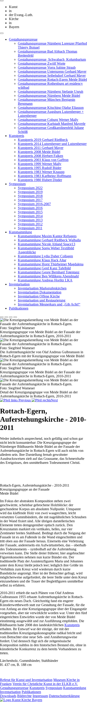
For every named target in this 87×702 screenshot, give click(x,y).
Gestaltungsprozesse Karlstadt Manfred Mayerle (51, 124)
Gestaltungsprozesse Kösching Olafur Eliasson (51, 107)
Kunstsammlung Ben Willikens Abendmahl (48, 276)
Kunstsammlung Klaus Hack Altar (42, 260)
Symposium (17, 184)
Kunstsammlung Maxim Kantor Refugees (47, 236)
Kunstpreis (16, 136)
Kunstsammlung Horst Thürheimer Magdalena (50, 264)
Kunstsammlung (20, 232)
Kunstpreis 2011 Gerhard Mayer (40, 148)
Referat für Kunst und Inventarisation (26, 680)
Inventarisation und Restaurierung (41, 300)
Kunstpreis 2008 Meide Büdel (39, 152)
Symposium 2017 (30, 200)
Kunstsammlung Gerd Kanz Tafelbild (44, 268)
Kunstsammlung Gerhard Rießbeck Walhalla (49, 240)
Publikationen (18, 308)
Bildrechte (24, 696)
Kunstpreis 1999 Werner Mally (39, 164)
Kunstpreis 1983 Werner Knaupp (41, 172)
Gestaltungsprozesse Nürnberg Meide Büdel (49, 95)
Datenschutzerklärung (64, 696)
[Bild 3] (10, 317)
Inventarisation (19, 284)
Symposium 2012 (30, 224)
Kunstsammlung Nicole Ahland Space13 (46, 244)
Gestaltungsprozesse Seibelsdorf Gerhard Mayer (52, 75)
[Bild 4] (15, 317)
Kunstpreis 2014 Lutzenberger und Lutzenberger (52, 144)
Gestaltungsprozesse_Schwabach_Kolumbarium (52, 59)
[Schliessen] (2, 0)
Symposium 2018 (30, 196)
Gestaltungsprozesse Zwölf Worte (41, 63)
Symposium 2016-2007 (34, 204)
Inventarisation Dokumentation (39, 292)
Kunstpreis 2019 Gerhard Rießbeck (43, 140)
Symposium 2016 (30, 208)
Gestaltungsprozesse (23, 39)
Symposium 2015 (30, 212)
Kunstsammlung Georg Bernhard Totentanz (48, 272)
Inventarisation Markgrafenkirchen (42, 288)
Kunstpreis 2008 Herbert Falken (40, 156)
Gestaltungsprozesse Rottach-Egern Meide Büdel (52, 79)
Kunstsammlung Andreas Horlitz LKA (45, 280)
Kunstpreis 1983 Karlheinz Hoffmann (44, 176)
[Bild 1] (2, 317)
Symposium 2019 (30, 192)
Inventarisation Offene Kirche (39, 296)
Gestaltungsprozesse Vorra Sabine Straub (47, 67)
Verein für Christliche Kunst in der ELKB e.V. (45, 684)
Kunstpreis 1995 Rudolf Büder (39, 168)
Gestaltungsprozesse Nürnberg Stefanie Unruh (50, 91)
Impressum (40, 696)
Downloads (8, 696)
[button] (16, 400)
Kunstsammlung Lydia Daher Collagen (45, 256)
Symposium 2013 (30, 220)
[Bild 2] (6, 317)
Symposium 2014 (30, 216)
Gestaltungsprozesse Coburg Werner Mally (48, 120)
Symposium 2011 (30, 228)
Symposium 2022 (30, 188)
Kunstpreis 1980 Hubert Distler (40, 180)
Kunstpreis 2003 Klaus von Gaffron (43, 160)
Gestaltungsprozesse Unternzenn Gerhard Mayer (52, 71)
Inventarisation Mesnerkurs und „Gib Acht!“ (49, 304)
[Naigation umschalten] (2, 33)
